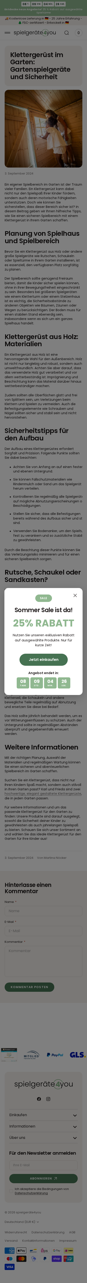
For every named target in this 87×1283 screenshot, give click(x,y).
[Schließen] (75, 595)
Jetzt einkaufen (43, 659)
